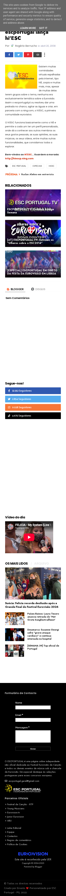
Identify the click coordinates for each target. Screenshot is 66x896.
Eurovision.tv (13, 812)
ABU (9, 820)
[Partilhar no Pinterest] (28, 54)
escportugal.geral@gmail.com (23, 781)
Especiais (37, 166)
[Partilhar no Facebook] (9, 54)
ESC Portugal (19, 166)
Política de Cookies (17, 844)
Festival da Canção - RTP (20, 804)
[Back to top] (58, 888)
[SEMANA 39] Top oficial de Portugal (43, 647)
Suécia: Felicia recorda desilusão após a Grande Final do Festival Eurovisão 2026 (31, 605)
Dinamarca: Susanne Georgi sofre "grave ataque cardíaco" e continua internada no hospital (43, 634)
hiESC (51, 166)
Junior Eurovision (15, 816)
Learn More (28, 28)
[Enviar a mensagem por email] (37, 54)
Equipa (10, 832)
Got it (43, 28)
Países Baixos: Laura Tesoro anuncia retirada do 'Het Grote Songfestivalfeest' (43, 617)
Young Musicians (15, 808)
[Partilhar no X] (18, 54)
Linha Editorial (14, 828)
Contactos (12, 836)
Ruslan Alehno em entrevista (37, 174)
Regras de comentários (19, 840)
